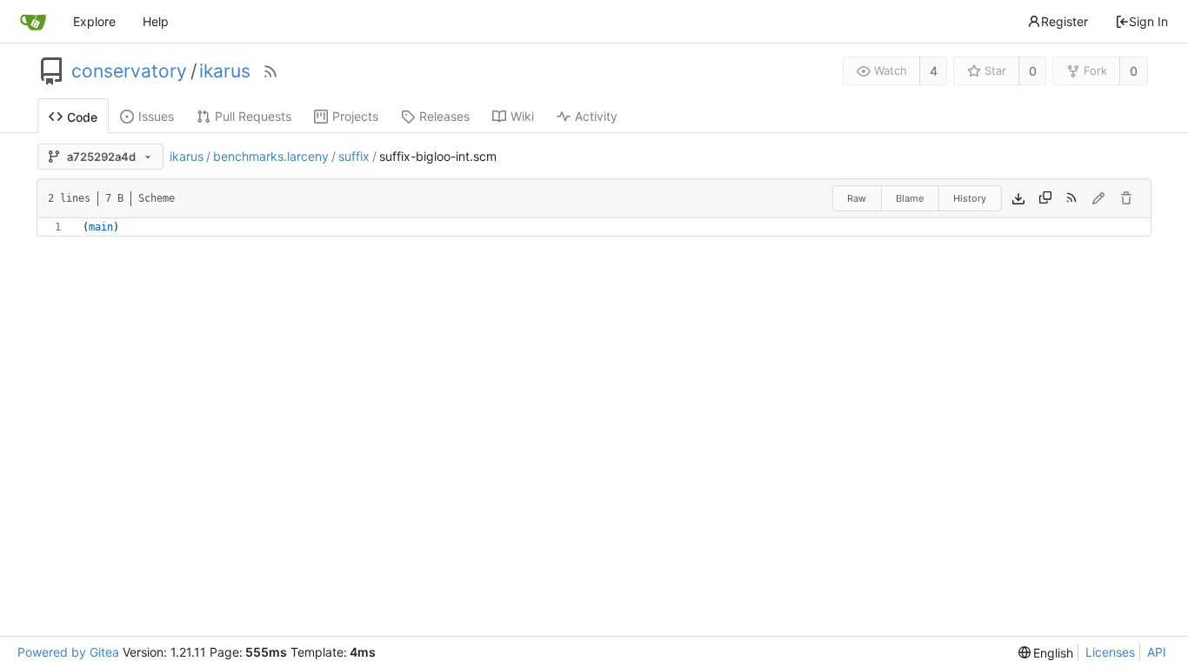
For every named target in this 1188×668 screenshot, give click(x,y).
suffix (354, 156)
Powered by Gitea (68, 652)
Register (1064, 21)
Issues (156, 116)
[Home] (33, 21)
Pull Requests (253, 116)
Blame (910, 198)
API (1156, 652)
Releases (444, 116)
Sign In (1148, 21)
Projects (355, 116)
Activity (596, 116)
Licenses (1110, 652)
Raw (856, 198)
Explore (94, 21)
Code (82, 117)
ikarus (224, 71)
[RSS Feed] (270, 71)
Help (156, 21)
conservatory (129, 71)
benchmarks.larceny (271, 156)
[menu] (1046, 652)
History (969, 198)
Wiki (522, 116)
